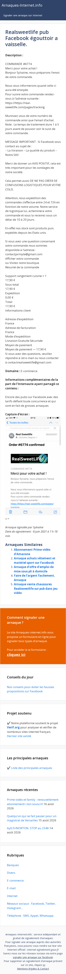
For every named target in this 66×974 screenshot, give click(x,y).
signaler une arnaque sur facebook (33, 957)
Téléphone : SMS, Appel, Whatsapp (30, 916)
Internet (12, 896)
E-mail (11, 888)
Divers (11, 873)
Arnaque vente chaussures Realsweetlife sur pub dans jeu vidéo (36, 588)
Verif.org (13, 727)
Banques (13, 865)
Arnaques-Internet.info (22, 5)
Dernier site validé (19, 736)
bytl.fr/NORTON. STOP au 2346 (28, 828)
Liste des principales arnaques (31, 768)
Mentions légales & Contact (33, 968)
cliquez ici (16, 654)
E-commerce (15, 880)
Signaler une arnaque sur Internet (22, 15)
